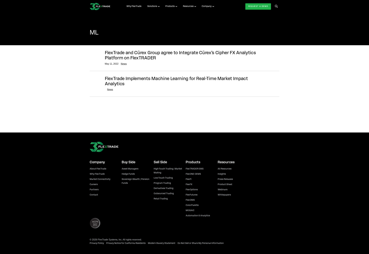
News (124, 64)
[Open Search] (276, 6)
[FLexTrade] (104, 6)
